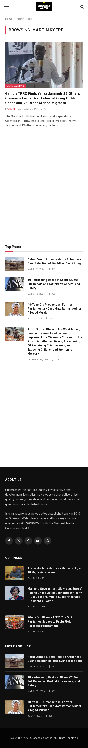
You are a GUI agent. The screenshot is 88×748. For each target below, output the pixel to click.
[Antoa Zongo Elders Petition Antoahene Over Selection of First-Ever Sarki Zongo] (14, 264)
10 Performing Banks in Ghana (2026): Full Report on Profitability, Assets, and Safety (54, 284)
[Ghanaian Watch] (44, 6)
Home (8, 18)
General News (15, 86)
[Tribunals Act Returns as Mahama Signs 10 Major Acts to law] (14, 573)
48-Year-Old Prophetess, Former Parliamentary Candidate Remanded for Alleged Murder (54, 308)
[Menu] (6, 6)
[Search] (82, 6)
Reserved (72, 737)
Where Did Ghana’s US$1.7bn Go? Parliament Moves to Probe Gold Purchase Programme (50, 621)
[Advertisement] (44, 192)
